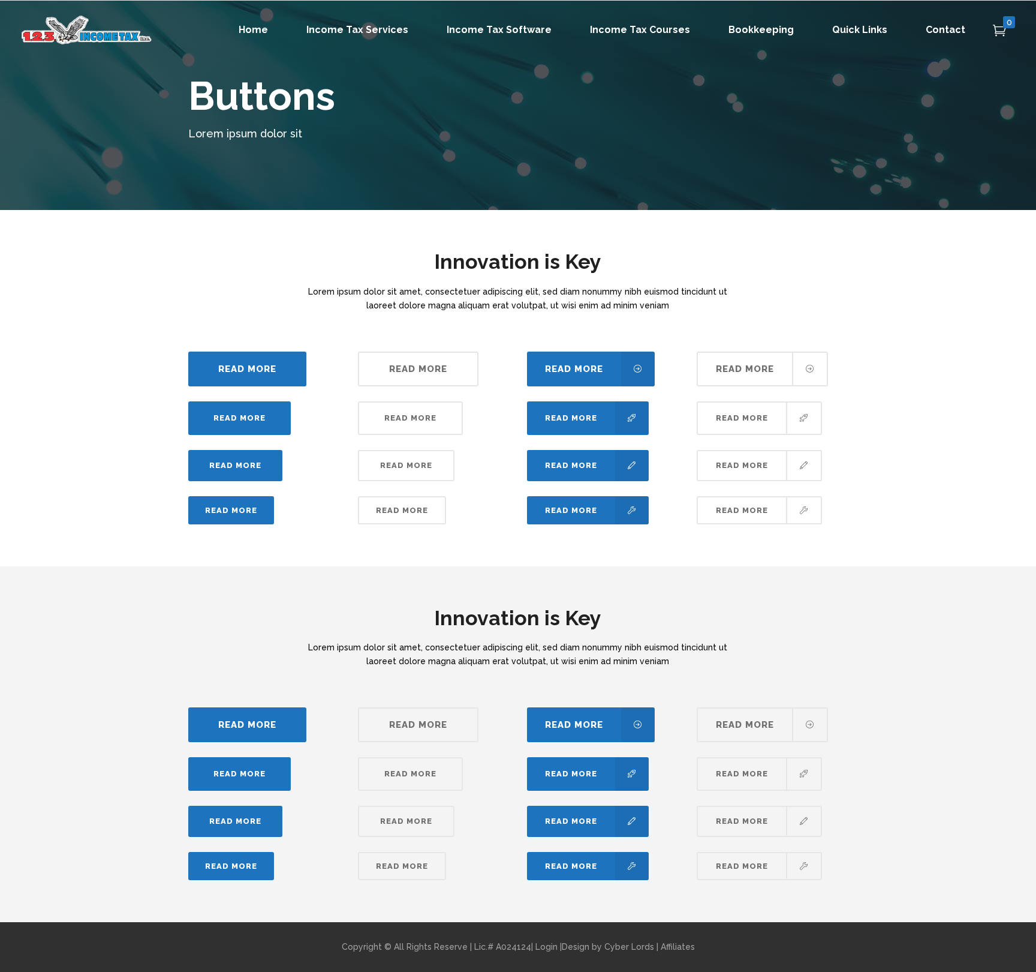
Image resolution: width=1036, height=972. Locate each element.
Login (546, 947)
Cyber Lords (629, 947)
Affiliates (678, 947)
